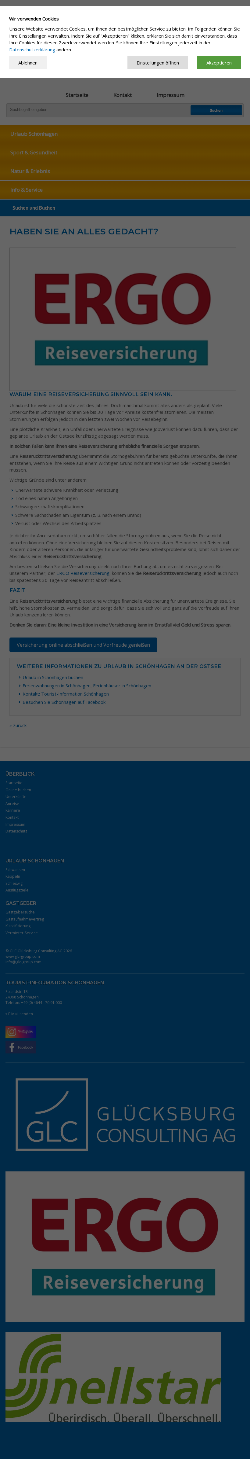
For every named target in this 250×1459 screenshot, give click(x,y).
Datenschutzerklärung (32, 49)
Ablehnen (28, 63)
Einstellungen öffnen (158, 63)
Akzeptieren (219, 63)
